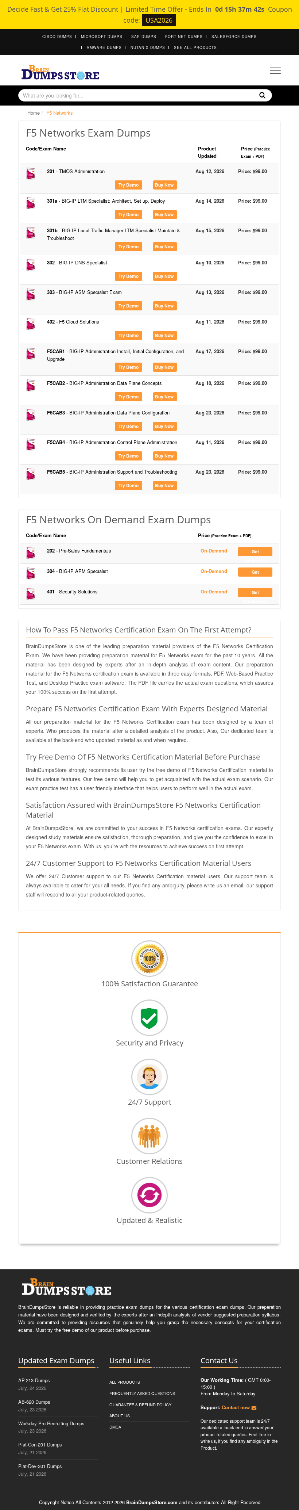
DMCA (115, 1427)
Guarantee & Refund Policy (140, 1404)
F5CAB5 (112, 471)
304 (77, 570)
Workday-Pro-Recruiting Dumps (51, 1423)
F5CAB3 (108, 412)
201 (76, 171)
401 (72, 591)
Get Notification (255, 552)
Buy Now (164, 184)
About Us (119, 1415)
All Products (124, 1382)
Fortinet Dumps (184, 36)
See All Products (195, 47)
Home (33, 112)
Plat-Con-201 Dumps (40, 1444)
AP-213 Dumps (34, 1380)
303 (84, 291)
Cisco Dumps (57, 36)
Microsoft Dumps (102, 36)
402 (73, 321)
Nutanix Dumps (148, 47)
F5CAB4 (112, 442)
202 (79, 550)
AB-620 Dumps (34, 1401)
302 (77, 262)
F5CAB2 (104, 382)
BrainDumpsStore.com (152, 1502)
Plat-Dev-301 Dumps (40, 1466)
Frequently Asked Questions (142, 1393)
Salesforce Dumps (234, 36)
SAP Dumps (143, 36)
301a (106, 200)
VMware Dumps (104, 47)
